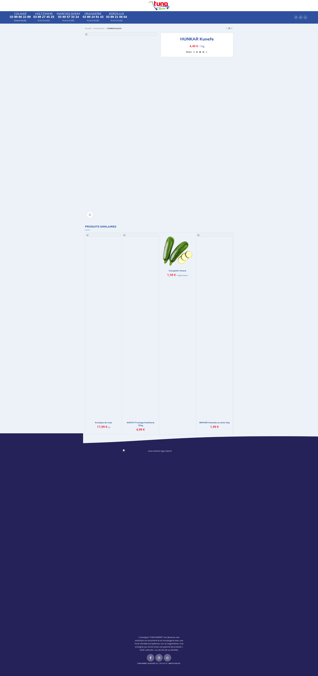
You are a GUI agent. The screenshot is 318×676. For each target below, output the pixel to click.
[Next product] (232, 28)
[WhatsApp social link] (305, 17)
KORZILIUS (116, 14)
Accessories (99, 28)
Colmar (20, 14)
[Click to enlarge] (90, 215)
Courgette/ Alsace (177, 270)
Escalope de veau (103, 422)
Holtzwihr (44, 14)
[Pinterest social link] (203, 52)
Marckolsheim (68, 14)
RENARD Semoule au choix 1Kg (214, 422)
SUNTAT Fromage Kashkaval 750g (140, 424)
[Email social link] (200, 52)
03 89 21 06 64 (116, 17)
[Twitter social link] (197, 52)
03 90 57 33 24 (68, 17)
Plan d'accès (20, 20)
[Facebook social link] (296, 17)
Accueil (88, 28)
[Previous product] (227, 28)
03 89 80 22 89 (20, 17)
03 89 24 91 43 (93, 17)
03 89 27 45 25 (43, 17)
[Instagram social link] (300, 17)
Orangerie (93, 14)
